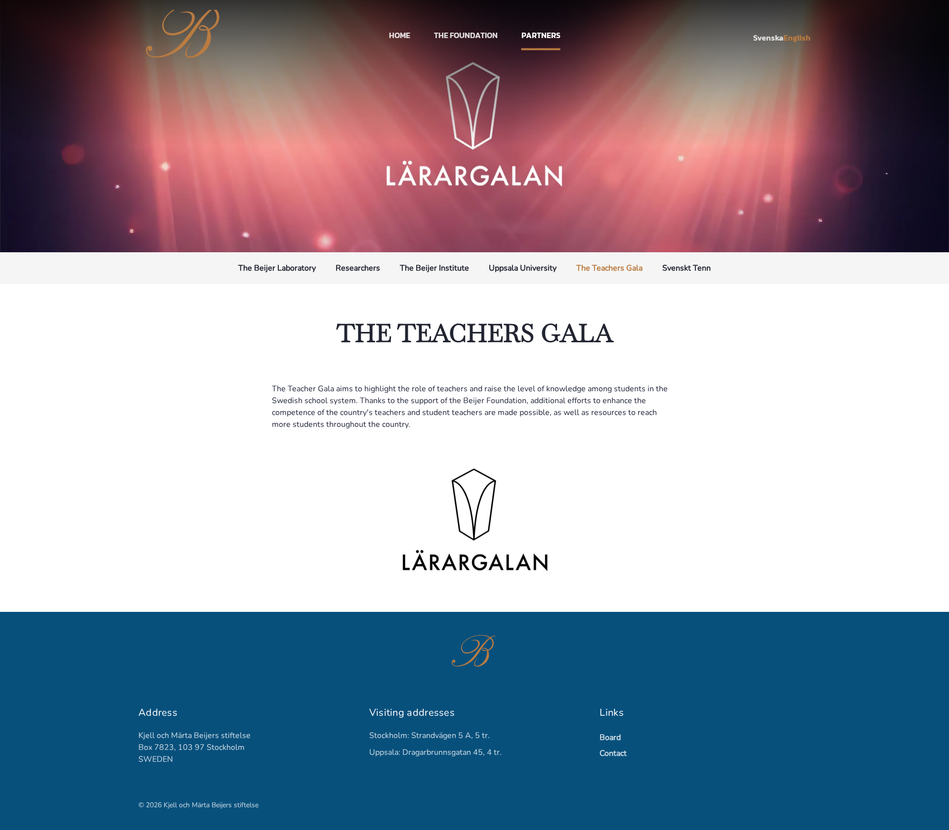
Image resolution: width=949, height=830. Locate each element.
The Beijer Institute (434, 268)
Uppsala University (523, 268)
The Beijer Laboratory (277, 268)
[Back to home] (184, 35)
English (797, 38)
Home (399, 35)
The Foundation (466, 35)
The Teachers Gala (609, 268)
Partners (541, 35)
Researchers (358, 268)
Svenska (768, 38)
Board (610, 737)
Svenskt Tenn (686, 268)
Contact (613, 753)
